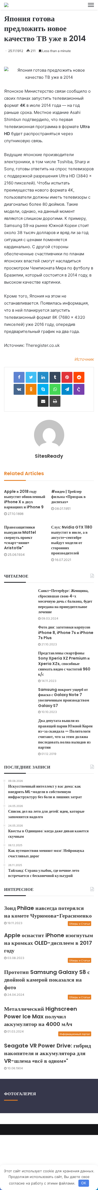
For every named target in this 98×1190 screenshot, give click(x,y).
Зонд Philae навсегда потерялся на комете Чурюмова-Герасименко (48, 911)
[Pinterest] (67, 377)
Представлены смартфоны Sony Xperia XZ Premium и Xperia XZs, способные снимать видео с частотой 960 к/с (64, 663)
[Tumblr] (55, 377)
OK (83, 1183)
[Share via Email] (43, 401)
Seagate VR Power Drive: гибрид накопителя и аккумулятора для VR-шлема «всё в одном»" (47, 1053)
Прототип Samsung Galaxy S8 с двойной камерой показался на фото (47, 979)
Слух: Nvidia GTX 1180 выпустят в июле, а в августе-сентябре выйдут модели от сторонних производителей (71, 540)
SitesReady (49, 456)
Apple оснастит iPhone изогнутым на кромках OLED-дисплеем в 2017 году (48, 942)
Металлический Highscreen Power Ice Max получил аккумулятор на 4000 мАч (40, 1016)
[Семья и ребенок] (6, 5)
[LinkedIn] (43, 377)
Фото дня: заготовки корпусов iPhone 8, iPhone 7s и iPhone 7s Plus (65, 632)
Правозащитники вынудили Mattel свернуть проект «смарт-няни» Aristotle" (20, 537)
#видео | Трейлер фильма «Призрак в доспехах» (68, 497)
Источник (84, 359)
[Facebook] (19, 377)
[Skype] (43, 389)
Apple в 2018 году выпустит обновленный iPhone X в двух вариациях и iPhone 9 (24, 499)
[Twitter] (31, 377)
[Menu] (91, 5)
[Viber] (79, 389)
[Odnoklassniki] (31, 389)
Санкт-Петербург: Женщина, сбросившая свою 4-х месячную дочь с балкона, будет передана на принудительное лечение (65, 601)
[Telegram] (67, 389)
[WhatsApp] (55, 389)
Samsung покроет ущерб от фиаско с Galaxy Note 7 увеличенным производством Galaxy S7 (63, 697)
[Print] (55, 401)
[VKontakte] (19, 389)
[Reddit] (79, 377)
